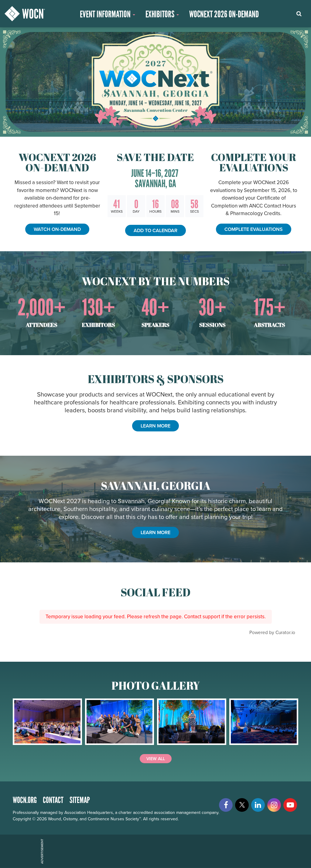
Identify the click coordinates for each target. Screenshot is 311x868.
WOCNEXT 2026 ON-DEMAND (224, 14)
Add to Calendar (155, 230)
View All (155, 759)
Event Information (106, 14)
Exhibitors (160, 14)
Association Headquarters (88, 812)
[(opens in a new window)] (47, 721)
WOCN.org (25, 800)
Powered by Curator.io (272, 632)
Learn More (155, 532)
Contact (53, 800)
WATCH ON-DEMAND (57, 229)
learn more (155, 425)
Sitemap (80, 800)
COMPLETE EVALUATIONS (253, 229)
